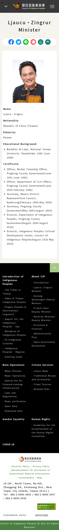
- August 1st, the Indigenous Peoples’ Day (13, 322)
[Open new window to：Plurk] (33, 41)
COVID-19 (8, 444)
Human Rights (41, 419)
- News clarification (14, 401)
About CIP (38, 276)
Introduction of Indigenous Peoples (13, 280)
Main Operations (13, 364)
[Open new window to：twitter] (18, 41)
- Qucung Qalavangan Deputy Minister (43, 299)
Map (39, 477)
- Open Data (10, 406)
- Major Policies (12, 370)
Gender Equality (13, 419)
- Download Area (12, 410)
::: (2, 3)
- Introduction (40, 282)
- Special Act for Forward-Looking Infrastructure (13, 384)
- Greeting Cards (12, 356)
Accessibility (26, 477)
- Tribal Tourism (41, 384)
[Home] (28, 5)
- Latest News (40, 370)
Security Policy (20, 466)
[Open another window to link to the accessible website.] (46, 506)
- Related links (41, 388)
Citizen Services (42, 364)
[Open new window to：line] (26, 41)
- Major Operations (14, 375)
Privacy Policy (41, 466)
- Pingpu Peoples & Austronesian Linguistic (14, 310)
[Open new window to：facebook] (11, 41)
